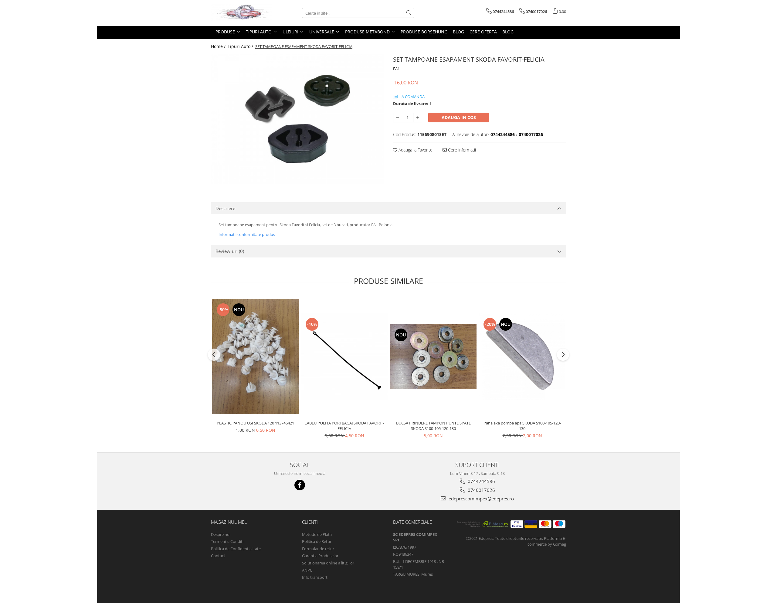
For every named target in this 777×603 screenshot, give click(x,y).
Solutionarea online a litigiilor (328, 563)
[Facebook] (299, 485)
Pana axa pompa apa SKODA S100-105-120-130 (522, 425)
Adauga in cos (459, 117)
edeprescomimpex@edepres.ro (480, 499)
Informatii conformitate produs (247, 234)
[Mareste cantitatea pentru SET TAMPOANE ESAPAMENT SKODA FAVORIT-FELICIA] (417, 117)
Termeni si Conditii (227, 541)
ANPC (307, 570)
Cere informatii (461, 150)
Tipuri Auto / (241, 46)
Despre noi (220, 534)
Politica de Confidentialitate (236, 548)
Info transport (314, 577)
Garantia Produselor (320, 555)
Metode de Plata (317, 534)
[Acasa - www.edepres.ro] (241, 13)
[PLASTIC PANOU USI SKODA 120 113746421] (255, 356)
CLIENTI (310, 522)
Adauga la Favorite (415, 150)
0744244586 (481, 481)
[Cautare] (408, 13)
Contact (218, 555)
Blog (458, 32)
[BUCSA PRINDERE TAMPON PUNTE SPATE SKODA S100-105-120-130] (433, 356)
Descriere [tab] (225, 208)
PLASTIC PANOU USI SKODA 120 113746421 (255, 423)
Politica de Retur (316, 541)
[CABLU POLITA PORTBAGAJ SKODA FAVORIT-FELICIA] (344, 356)
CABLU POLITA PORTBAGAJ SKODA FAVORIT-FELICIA (344, 425)
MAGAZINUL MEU (229, 522)
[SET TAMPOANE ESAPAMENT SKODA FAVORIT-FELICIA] (297, 119)
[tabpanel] (297, 119)
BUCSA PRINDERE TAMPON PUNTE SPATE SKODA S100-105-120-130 (433, 425)
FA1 (396, 68)
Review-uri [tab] (229, 251)
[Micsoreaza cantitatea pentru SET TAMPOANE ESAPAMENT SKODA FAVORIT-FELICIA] (397, 117)
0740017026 (481, 490)
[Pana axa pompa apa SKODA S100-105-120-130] (522, 356)
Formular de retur (318, 548)
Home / (219, 46)
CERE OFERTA (483, 32)
